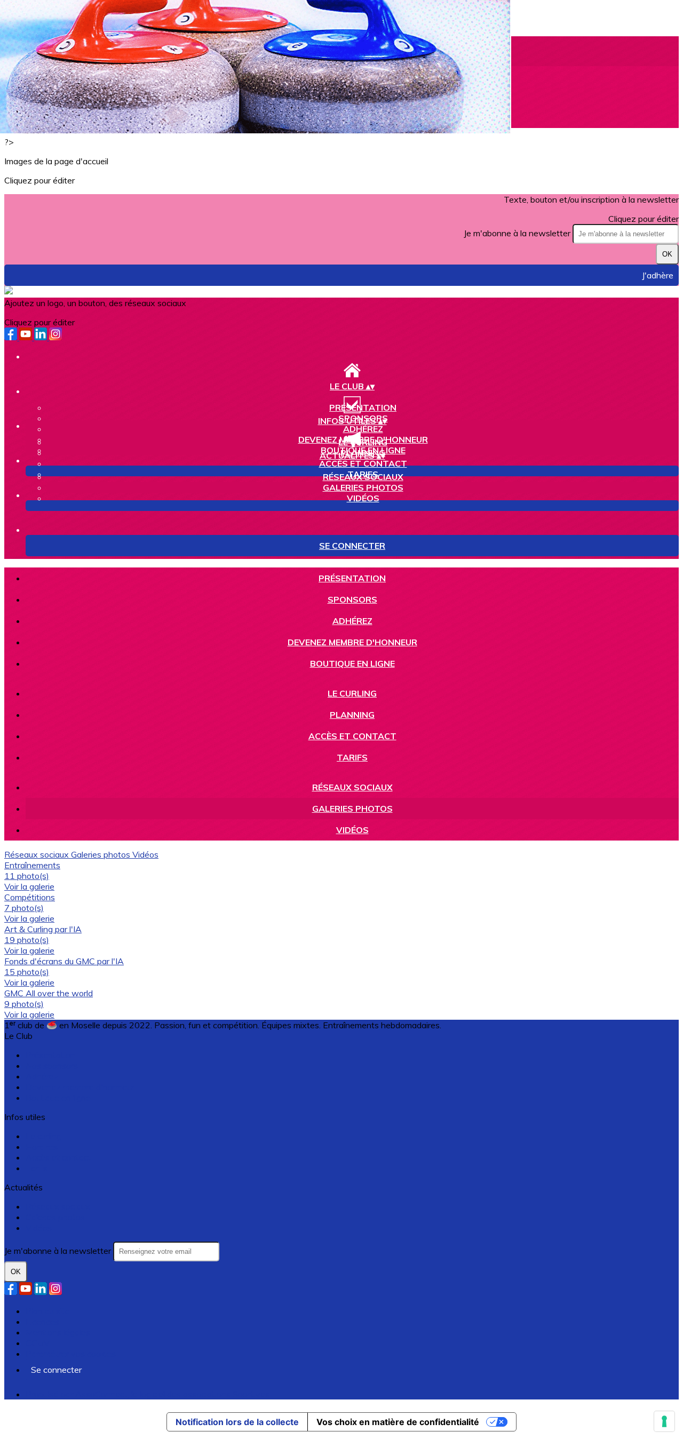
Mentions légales (58, 1332)
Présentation (362, 407)
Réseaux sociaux (363, 476)
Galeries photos (363, 487)
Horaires (42, 1146)
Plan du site (48, 1311)
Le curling (362, 442)
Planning (352, 714)
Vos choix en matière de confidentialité (397, 1422)
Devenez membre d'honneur (352, 642)
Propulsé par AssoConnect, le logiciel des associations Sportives (147, 1394)
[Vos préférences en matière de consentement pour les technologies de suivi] (664, 1421)
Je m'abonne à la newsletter (518, 233)
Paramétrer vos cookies (71, 1353)
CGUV (38, 1343)
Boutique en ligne (352, 663)
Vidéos (363, 498)
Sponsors (352, 599)
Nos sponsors (52, 1065)
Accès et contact (363, 463)
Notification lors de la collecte (237, 1422)
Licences (42, 1321)
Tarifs (352, 757)
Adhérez (363, 428)
